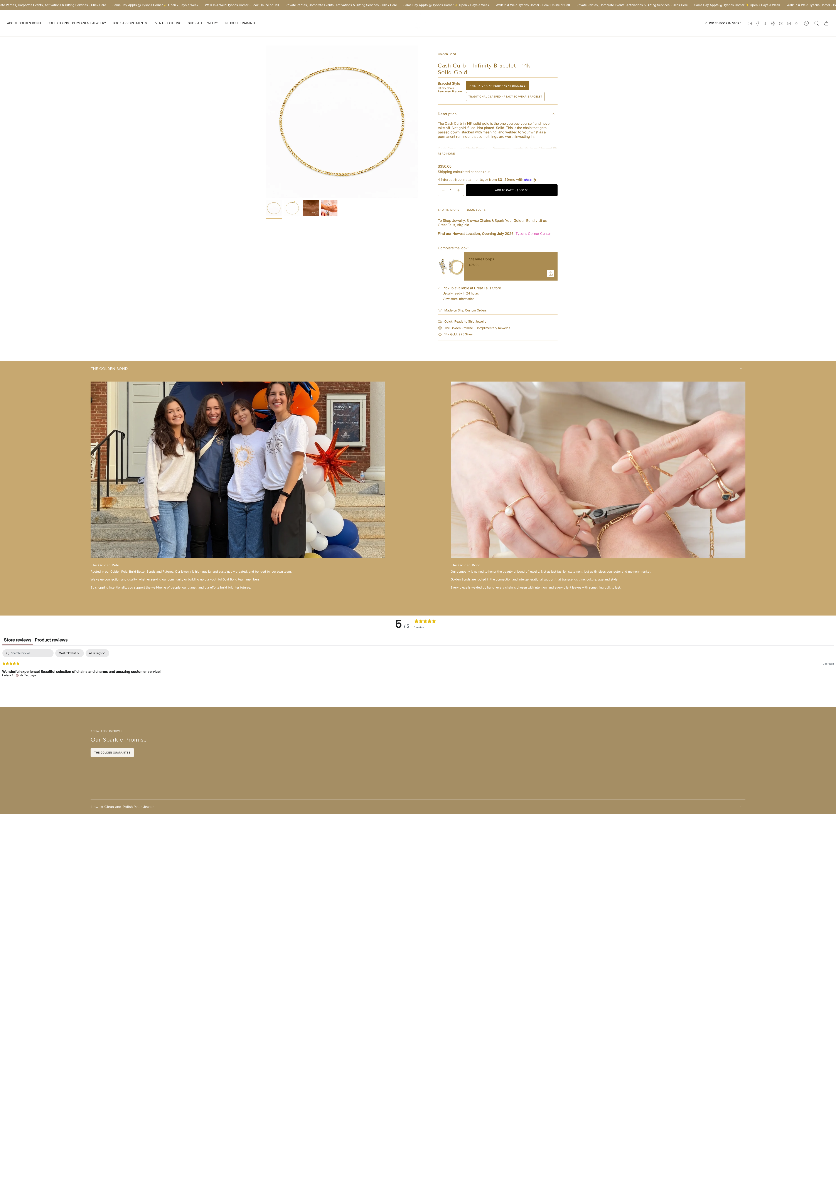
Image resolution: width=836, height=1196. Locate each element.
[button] (24, 23)
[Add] (550, 273)
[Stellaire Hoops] (451, 266)
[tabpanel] (418, 677)
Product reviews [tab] (51, 640)
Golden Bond (447, 54)
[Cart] (826, 23)
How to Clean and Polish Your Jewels (122, 807)
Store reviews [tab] (17, 640)
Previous (265, 121)
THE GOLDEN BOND (109, 369)
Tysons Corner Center (533, 233)
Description (447, 114)
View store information (458, 299)
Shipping (445, 172)
